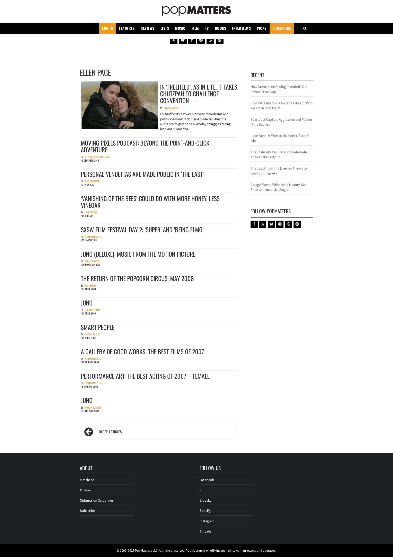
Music (180, 28)
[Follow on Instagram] (201, 40)
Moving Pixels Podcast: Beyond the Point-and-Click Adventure (145, 146)
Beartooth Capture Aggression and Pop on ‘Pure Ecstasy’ (281, 122)
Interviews (241, 28)
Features (126, 28)
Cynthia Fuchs (171, 108)
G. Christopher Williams (97, 156)
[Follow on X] (173, 40)
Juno (87, 302)
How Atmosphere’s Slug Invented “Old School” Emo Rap (279, 89)
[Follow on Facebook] (192, 40)
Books (220, 28)
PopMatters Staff (94, 236)
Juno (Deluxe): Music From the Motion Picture (138, 254)
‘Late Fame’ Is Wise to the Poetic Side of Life (280, 138)
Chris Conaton (92, 261)
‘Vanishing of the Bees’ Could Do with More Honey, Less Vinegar (150, 202)
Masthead (87, 480)
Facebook (207, 480)
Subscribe (282, 28)
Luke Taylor (91, 212)
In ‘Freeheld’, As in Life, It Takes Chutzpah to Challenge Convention (198, 93)
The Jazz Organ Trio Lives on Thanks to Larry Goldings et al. (279, 170)
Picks (262, 28)
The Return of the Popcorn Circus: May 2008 (137, 278)
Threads (206, 531)
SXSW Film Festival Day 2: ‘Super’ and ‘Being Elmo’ (142, 229)
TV (207, 28)
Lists (164, 28)
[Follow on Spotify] (220, 40)
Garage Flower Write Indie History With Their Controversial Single (279, 187)
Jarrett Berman (92, 310)
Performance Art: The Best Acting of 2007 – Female (145, 375)
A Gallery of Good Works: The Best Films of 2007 (142, 351)
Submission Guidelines (96, 500)
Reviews (147, 28)
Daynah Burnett (93, 407)
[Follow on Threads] (210, 40)
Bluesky (205, 500)
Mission (85, 490)
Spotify (205, 510)
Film (195, 28)
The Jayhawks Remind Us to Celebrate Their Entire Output (279, 154)
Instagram (207, 521)
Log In (107, 28)
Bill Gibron (90, 285)
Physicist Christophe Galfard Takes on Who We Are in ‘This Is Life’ (281, 105)
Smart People (97, 327)
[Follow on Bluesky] (183, 40)
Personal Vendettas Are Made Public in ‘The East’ (142, 174)
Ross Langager (92, 181)
